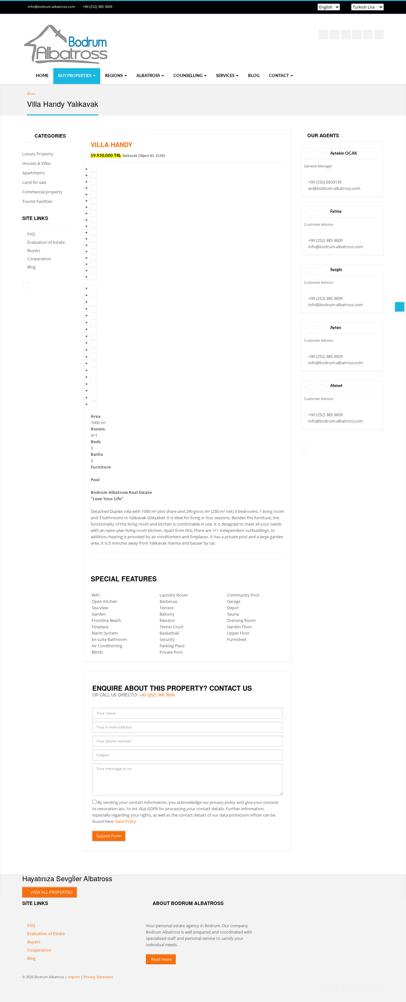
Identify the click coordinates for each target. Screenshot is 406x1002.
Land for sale (34, 182)
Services (225, 76)
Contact (279, 76)
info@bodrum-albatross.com (51, 6)
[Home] (65, 57)
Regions (114, 76)
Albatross (148, 76)
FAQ (31, 234)
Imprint (74, 976)
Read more (161, 959)
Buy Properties (75, 76)
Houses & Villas (36, 163)
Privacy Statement (98, 976)
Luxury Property (37, 154)
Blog (253, 76)
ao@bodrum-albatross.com (334, 188)
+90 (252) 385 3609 (97, 6)
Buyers (33, 250)
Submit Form (108, 836)
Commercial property (42, 192)
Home (42, 76)
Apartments (33, 173)
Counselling (188, 76)
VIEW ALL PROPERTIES (51, 892)
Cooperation (39, 259)
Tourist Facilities (37, 201)
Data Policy (125, 821)
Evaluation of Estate (46, 242)
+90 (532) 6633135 (325, 182)
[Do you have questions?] (399, 307)
